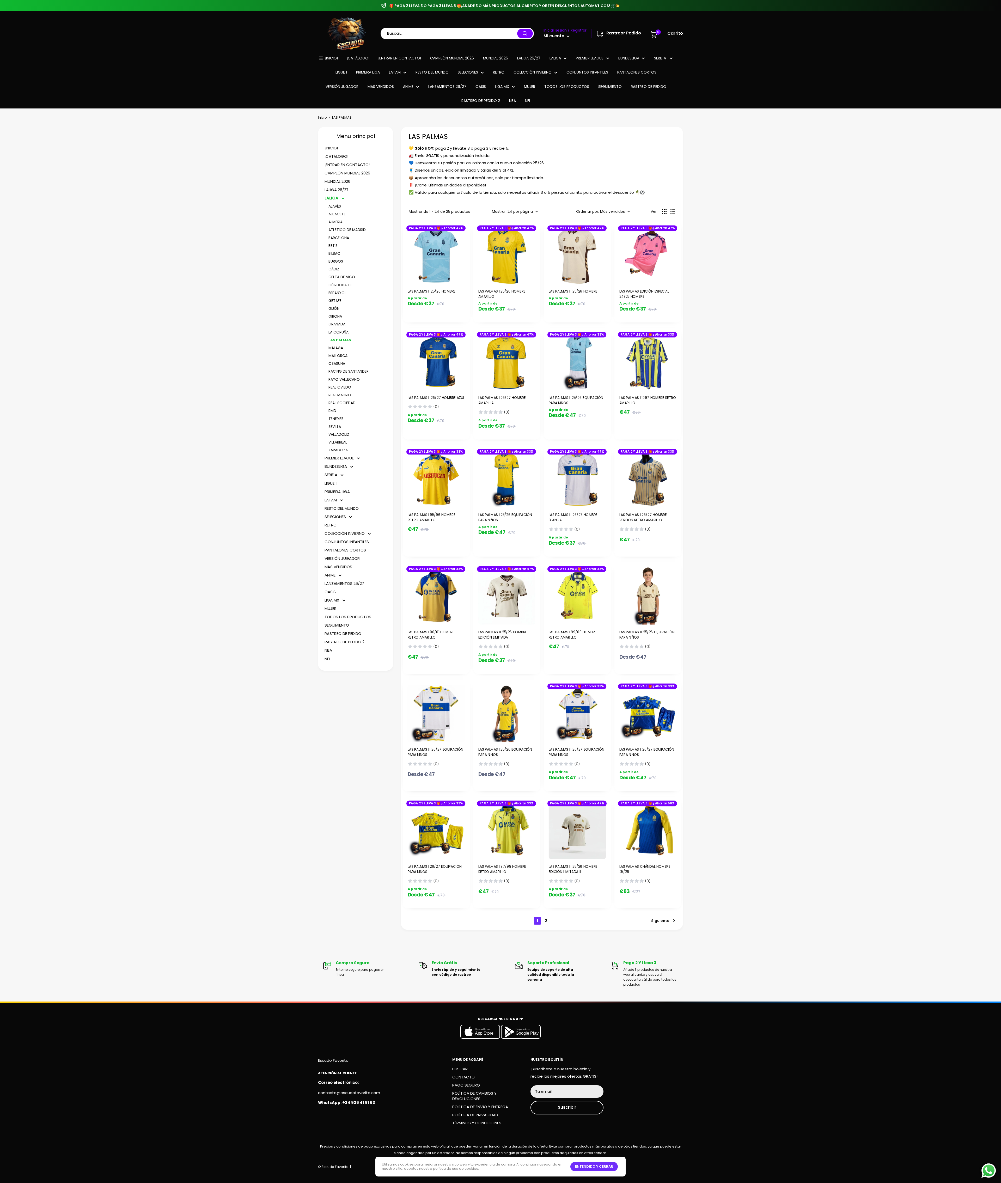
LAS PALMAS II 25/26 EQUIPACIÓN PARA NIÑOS (576, 400)
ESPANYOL (337, 292)
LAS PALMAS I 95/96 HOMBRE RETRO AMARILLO (431, 517)
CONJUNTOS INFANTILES (587, 72)
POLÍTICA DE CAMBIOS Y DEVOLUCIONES (474, 1095)
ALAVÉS (334, 206)
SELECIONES (468, 72)
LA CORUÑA (338, 332)
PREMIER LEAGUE (589, 58)
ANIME (408, 86)
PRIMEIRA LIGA (368, 72)
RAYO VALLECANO (344, 379)
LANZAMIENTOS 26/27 (447, 86)
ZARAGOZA (338, 450)
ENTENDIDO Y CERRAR (594, 1166)
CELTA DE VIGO (341, 277)
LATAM (395, 72)
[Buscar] (525, 33)
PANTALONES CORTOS (636, 72)
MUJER (529, 86)
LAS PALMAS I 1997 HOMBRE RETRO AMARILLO (647, 400)
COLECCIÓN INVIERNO (533, 72)
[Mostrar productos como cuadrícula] (664, 211)
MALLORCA (337, 355)
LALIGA (555, 58)
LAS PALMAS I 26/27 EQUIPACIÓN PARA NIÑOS (435, 869)
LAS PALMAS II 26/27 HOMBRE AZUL (436, 397)
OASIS (480, 86)
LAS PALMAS (339, 340)
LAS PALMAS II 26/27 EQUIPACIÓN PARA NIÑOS (646, 752)
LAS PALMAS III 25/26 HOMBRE (573, 291)
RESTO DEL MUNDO (432, 72)
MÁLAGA (335, 347)
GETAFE (334, 300)
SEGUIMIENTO (610, 86)
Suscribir (567, 1107)
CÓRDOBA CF (340, 285)
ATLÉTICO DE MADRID (347, 229)
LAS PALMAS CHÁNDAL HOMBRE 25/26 (644, 869)
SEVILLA (334, 426)
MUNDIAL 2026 (495, 58)
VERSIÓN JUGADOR (342, 86)
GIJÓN (333, 308)
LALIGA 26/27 (528, 58)
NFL (528, 100)
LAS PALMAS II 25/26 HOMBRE (431, 291)
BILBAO (334, 253)
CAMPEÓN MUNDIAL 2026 (452, 58)
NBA (512, 100)
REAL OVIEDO (339, 387)
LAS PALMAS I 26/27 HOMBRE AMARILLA (501, 400)
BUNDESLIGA (628, 58)
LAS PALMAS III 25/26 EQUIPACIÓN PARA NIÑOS (646, 634)
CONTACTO (463, 1077)
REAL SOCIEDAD (342, 402)
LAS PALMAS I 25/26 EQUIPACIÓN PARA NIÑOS (505, 517)
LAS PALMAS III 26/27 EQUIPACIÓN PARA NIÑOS (435, 752)
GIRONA (335, 316)
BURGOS (335, 261)
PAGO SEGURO (466, 1085)
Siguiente (660, 920)
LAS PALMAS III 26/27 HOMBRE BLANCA (573, 517)
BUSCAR (460, 1069)
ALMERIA (335, 222)
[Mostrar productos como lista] (672, 211)
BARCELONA (338, 237)
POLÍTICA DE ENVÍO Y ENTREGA (480, 1106)
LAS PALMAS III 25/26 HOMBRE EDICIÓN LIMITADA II (573, 869)
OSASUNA (336, 363)
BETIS (333, 245)
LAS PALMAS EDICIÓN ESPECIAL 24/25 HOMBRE (644, 294)
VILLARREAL (337, 442)
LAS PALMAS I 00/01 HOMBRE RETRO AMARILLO (431, 634)
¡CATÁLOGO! (358, 58)
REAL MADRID (339, 395)
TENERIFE (335, 418)
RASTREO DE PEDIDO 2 (480, 100)
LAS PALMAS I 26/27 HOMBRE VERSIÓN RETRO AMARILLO (642, 517)
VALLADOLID (338, 434)
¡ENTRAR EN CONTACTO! (400, 58)
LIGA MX (502, 86)
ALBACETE (337, 214)
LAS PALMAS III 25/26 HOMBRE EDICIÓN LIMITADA (502, 634)
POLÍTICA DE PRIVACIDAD (475, 1115)
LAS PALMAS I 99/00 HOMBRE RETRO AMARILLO (572, 634)
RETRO (498, 72)
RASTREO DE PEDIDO (648, 86)
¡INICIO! (331, 58)
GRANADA (336, 324)
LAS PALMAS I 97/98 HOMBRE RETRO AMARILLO (502, 869)
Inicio (322, 117)
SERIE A (660, 58)
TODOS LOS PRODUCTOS (566, 86)
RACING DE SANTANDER (348, 371)
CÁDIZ (333, 269)
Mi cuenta (554, 36)
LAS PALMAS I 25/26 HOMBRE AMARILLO (501, 294)
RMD (332, 410)
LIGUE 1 (341, 72)
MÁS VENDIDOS (381, 86)
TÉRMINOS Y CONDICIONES (476, 1123)
